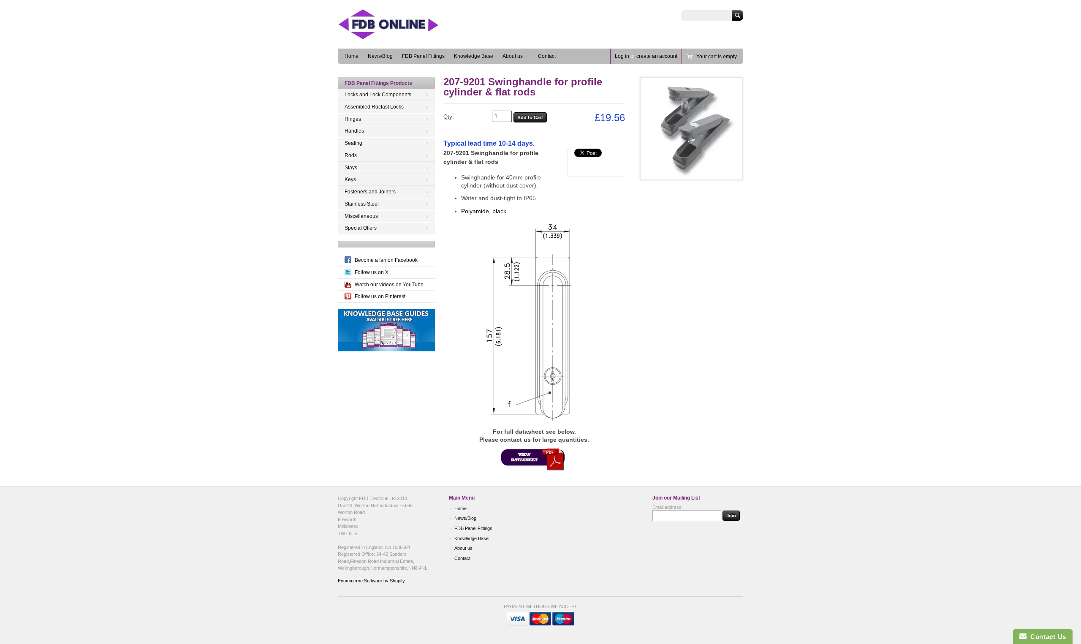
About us (512, 56)
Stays (351, 168)
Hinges (353, 119)
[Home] (401, 36)
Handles (354, 131)
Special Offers (361, 228)
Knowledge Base (473, 56)
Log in (622, 56)
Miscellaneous (361, 216)
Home (352, 56)
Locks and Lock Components (378, 95)
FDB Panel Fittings (423, 56)
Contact (547, 56)
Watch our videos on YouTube (389, 285)
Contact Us (1046, 636)
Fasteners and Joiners (370, 192)
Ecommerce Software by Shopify (371, 580)
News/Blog (380, 56)
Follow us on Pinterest (380, 296)
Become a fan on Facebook (386, 260)
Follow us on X (371, 272)
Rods (351, 155)
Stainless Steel (362, 204)
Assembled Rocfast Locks (374, 107)
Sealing (353, 143)
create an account (656, 56)
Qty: (448, 117)
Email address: (667, 507)
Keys (350, 179)
